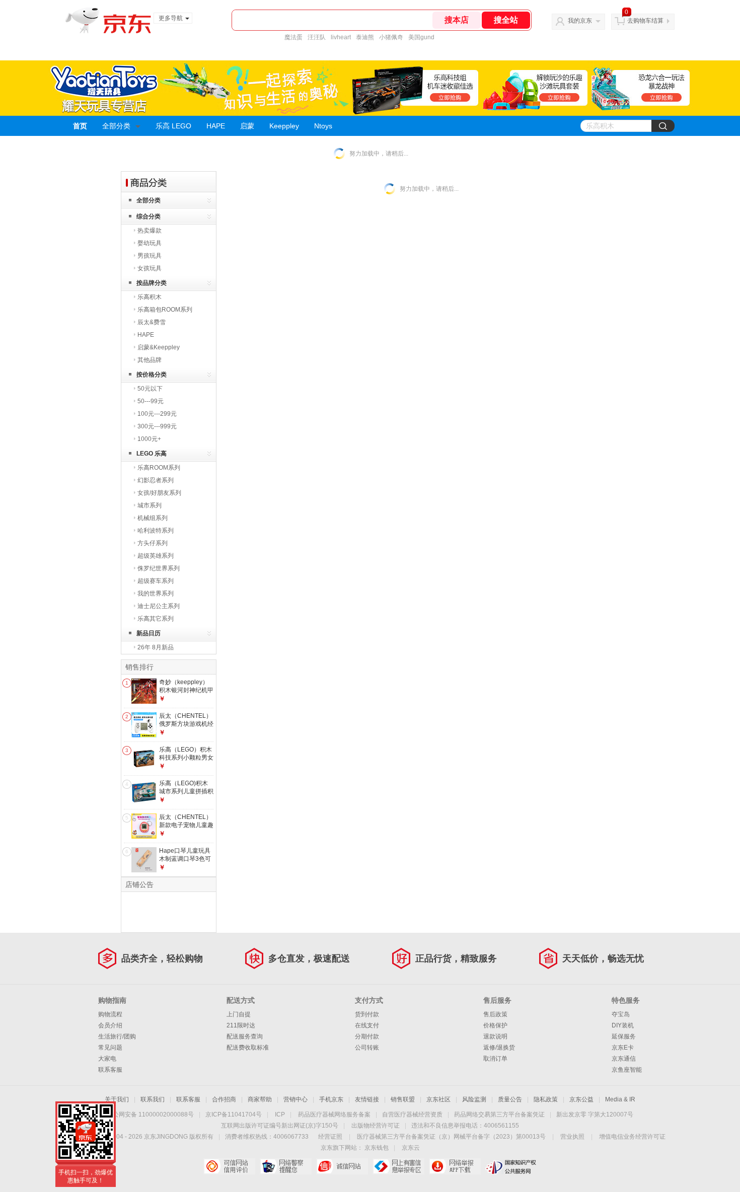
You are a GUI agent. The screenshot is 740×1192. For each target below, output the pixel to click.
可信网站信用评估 (229, 1166)
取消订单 (495, 1058)
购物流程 (110, 1014)
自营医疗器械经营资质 (412, 1114)
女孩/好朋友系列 (159, 492)
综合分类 (148, 216)
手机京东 (331, 1099)
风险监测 (474, 1099)
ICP (280, 1114)
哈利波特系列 (155, 530)
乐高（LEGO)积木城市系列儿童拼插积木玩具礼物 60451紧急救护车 (186, 795)
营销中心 (295, 1099)
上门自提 (239, 1014)
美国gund (421, 37)
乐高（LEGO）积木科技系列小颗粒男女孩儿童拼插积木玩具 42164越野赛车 (186, 761)
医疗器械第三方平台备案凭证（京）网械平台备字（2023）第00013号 (451, 1136)
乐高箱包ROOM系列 (164, 309)
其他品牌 (149, 359)
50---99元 (150, 401)
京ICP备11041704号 (233, 1114)
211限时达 (241, 1025)
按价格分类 (151, 374)
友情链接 (367, 1099)
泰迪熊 (365, 37)
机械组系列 (152, 518)
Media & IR (620, 1099)
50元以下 (150, 388)
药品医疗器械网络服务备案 (334, 1114)
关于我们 (117, 1099)
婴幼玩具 (149, 243)
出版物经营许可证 (375, 1125)
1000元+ (149, 438)
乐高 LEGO (173, 126)
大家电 (107, 1058)
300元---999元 (157, 426)
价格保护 (495, 1025)
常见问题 (110, 1047)
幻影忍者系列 (155, 480)
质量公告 (510, 1099)
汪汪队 (317, 37)
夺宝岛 (621, 1014)
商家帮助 (260, 1099)
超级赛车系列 (155, 580)
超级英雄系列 (155, 555)
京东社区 (438, 1099)
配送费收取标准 (248, 1047)
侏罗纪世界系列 (158, 568)
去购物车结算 (645, 20)
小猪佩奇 (391, 37)
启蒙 (247, 126)
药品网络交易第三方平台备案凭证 (499, 1114)
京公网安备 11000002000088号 (150, 1114)
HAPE (215, 126)
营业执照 (572, 1136)
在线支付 (367, 1025)
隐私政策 (546, 1099)
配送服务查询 (245, 1036)
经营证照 (330, 1136)
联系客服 (110, 1069)
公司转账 (367, 1047)
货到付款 (367, 1014)
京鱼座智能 (627, 1069)
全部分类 (116, 126)
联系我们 (152, 1099)
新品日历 (148, 633)
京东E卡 (623, 1047)
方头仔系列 (152, 543)
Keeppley (284, 126)
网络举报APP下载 (455, 1166)
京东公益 (581, 1099)
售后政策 (495, 1014)
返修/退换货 (499, 1047)
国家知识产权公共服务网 (511, 1166)
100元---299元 (157, 413)
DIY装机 (623, 1025)
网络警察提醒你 (286, 1166)
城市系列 (149, 505)
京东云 (411, 1147)
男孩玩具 (149, 255)
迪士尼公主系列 (158, 606)
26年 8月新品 (155, 647)
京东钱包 (376, 1147)
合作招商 (224, 1099)
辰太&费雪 (151, 322)
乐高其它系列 (155, 618)
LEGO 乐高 (151, 453)
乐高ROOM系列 (158, 467)
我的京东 (580, 20)
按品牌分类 (151, 282)
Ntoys (323, 126)
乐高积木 (149, 297)
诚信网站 (342, 1166)
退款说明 (495, 1036)
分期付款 (367, 1036)
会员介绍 (110, 1025)
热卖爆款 (149, 230)
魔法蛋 (293, 37)
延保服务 (624, 1036)
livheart (341, 37)
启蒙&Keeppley (158, 347)
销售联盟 (403, 1099)
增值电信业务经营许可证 (632, 1136)
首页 (80, 126)
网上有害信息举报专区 (398, 1166)
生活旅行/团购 (117, 1036)
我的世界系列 (155, 593)
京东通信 (624, 1058)
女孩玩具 (149, 268)
